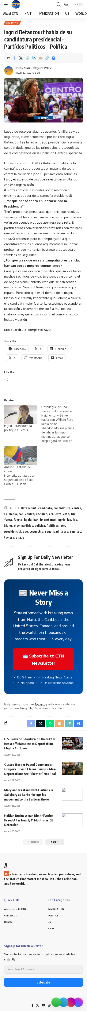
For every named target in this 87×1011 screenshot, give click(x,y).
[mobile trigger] (7, 4)
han (35, 519)
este (66, 514)
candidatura (62, 508)
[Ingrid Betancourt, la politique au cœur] (20, 414)
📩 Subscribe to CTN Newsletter (43, 659)
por (62, 525)
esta (58, 514)
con (21, 514)
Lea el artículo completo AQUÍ (28, 330)
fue (73, 514)
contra (29, 514)
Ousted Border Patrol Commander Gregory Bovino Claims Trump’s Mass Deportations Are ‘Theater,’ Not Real (30, 769)
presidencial (12, 531)
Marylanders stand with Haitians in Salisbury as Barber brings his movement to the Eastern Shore (28, 794)
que (25, 531)
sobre (64, 531)
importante (48, 519)
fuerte (18, 519)
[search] (59, 4)
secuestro (36, 531)
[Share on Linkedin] (34, 58)
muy (17, 525)
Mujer (8, 525)
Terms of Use (41, 704)
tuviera (9, 537)
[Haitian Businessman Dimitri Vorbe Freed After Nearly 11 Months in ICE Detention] (72, 819)
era (51, 514)
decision (41, 514)
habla (28, 519)
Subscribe (43, 982)
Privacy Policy (26, 708)
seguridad (52, 531)
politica (40, 525)
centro (76, 508)
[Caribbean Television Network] (15, 4)
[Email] (41, 58)
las (69, 519)
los (75, 519)
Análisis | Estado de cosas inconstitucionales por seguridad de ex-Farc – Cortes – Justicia (19, 475)
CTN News (24, 68)
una (18, 537)
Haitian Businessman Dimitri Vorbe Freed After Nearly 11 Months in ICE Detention (28, 820)
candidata (45, 508)
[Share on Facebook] (14, 58)
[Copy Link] (47, 58)
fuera (8, 519)
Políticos (53, 525)
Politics (12, 23)
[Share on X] (21, 58)
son (72, 531)
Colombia (10, 514)
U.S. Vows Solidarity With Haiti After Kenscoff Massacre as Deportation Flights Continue (30, 743)
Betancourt (29, 508)
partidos (27, 525)
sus (78, 531)
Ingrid (61, 519)
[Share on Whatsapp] (27, 58)
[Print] (54, 58)
